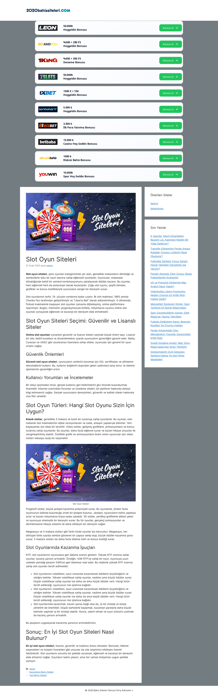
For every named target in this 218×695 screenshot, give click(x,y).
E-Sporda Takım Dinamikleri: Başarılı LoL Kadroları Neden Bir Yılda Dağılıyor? (169, 240)
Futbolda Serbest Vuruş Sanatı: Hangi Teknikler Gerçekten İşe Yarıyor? (169, 265)
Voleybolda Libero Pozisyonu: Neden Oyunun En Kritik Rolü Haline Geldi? (168, 295)
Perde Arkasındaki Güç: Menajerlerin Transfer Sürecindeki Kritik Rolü (171, 334)
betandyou (157, 208)
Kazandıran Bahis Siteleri (41, 672)
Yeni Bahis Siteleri (38, 675)
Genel (32, 669)
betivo (154, 203)
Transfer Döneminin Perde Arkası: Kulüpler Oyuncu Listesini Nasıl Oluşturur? (171, 252)
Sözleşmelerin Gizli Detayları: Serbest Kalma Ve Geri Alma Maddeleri (168, 355)
